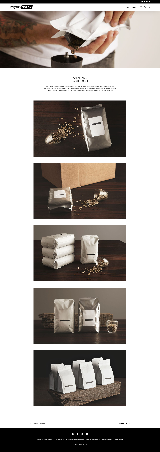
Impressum (59, 439)
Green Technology (49, 439)
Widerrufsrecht (119, 439)
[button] (141, 7)
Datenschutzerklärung (92, 439)
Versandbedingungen (106, 439)
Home (128, 7)
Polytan (39, 439)
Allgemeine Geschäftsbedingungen (74, 439)
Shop (134, 7)
